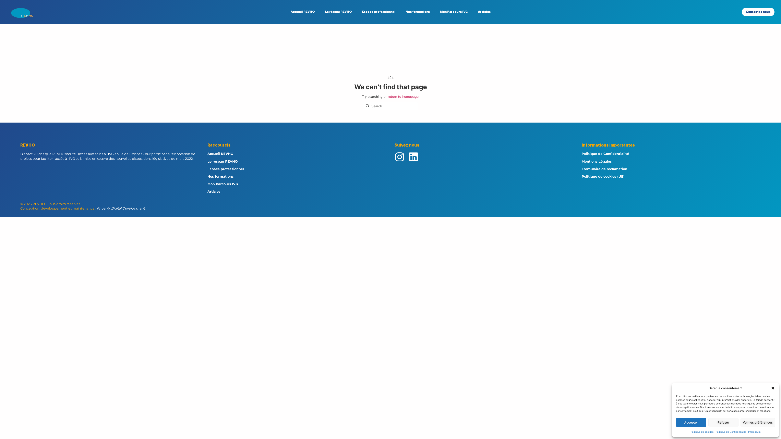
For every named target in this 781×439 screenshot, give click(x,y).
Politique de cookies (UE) (603, 176)
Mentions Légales (597, 161)
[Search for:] (390, 106)
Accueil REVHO (303, 11)
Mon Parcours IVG (454, 11)
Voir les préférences (758, 422)
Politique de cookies (701, 431)
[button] (773, 388)
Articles (484, 11)
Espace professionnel (378, 11)
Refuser (723, 422)
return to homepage (403, 97)
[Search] (367, 106)
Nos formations (418, 11)
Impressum (754, 431)
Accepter (691, 422)
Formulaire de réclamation (604, 169)
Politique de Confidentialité (731, 431)
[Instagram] (400, 157)
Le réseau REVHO (338, 11)
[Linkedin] (413, 157)
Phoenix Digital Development (121, 208)
